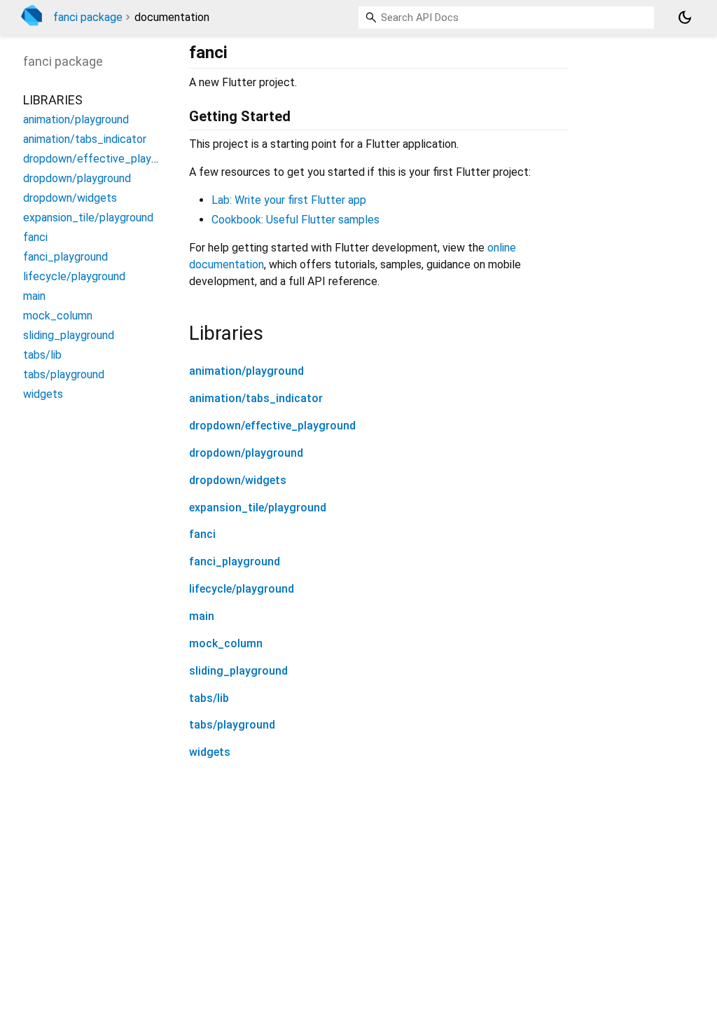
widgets (209, 752)
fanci (202, 534)
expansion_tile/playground (257, 507)
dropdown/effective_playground (272, 425)
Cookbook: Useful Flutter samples (295, 219)
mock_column (226, 643)
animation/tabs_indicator (256, 398)
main (201, 616)
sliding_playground (238, 670)
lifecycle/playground (241, 588)
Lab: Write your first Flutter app (288, 200)
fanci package (88, 17)
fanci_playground (234, 561)
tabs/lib (209, 698)
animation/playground (246, 371)
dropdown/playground (246, 453)
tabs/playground (232, 724)
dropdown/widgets (237, 480)
